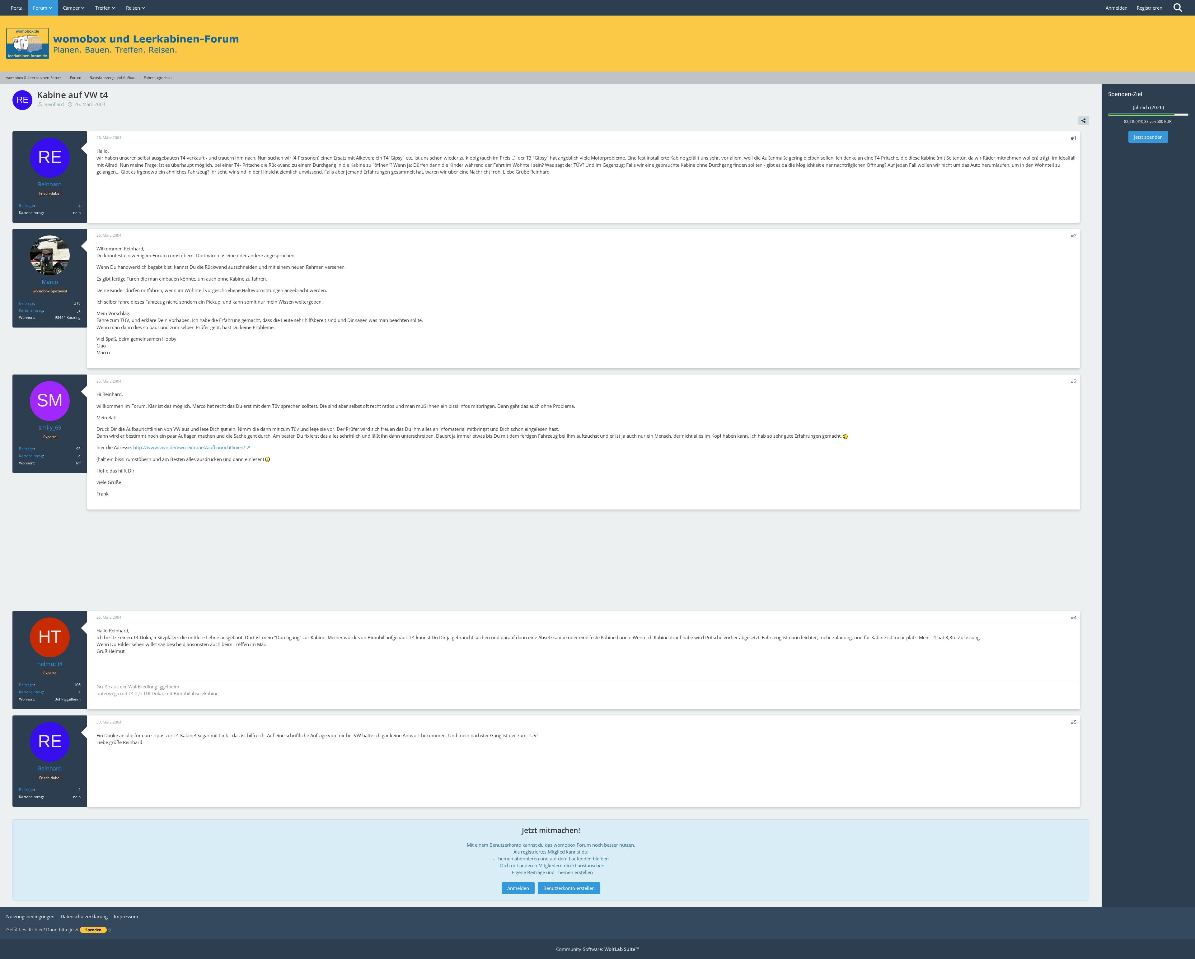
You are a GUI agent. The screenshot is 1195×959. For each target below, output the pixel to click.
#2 (1074, 235)
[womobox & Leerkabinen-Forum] (597, 43)
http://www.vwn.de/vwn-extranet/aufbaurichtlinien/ (189, 447)
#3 (1074, 381)
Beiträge (26, 205)
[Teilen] (1083, 120)
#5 (1074, 722)
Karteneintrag (31, 310)
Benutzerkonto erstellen (569, 888)
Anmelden (1116, 8)
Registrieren (1149, 8)
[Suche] (1178, 8)
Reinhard (54, 104)
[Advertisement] (551, 559)
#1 (1074, 138)
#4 (1074, 617)
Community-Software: (597, 949)
